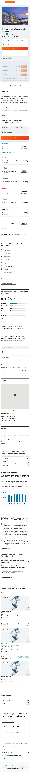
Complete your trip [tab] (8, 721)
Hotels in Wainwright (9, 730)
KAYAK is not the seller (8, 752)
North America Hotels (20, 765)
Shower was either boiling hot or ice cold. (13, 336)
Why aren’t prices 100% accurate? (11, 758)
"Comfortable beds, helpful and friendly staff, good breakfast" (12, 329)
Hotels (12, 765)
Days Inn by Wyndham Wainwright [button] (10, 645)
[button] (2, 2)
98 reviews (18, 34)
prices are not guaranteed (7, 747)
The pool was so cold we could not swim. (13, 340)
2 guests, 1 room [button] (7, 44)
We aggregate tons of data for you (11, 755)
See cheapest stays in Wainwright (23, 624)
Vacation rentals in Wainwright (11, 732)
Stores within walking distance (10, 324)
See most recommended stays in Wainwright (23, 656)
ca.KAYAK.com (6, 765)
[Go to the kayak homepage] (10, 2)
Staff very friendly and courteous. (11, 326)
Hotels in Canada (4, 767)
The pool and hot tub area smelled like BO (13, 338)
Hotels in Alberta (13, 767)
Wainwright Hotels (23, 767)
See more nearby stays (23, 592)
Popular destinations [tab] (21, 721)
